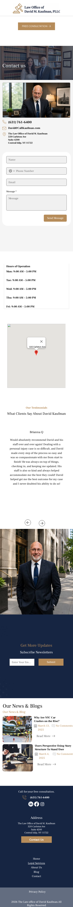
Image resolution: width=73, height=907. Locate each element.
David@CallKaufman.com (24, 128)
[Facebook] (36, 804)
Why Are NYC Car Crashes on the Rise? (46, 719)
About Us (36, 867)
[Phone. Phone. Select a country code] (11, 171)
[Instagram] (42, 804)
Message (11, 191)
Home (36, 858)
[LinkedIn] (30, 804)
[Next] (42, 523)
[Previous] (28, 522)
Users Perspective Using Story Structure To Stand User (53, 747)
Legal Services (36, 863)
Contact (36, 876)
